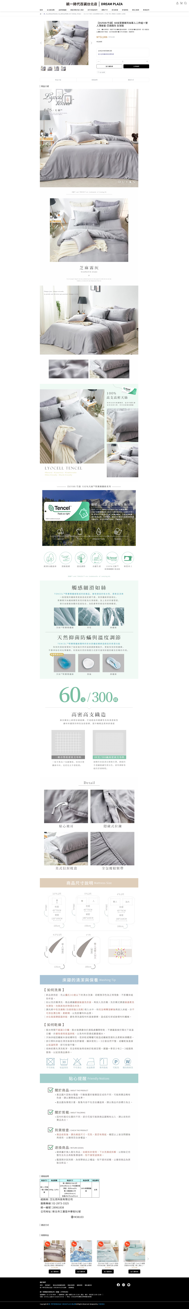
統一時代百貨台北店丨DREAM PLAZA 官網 (53, 1287)
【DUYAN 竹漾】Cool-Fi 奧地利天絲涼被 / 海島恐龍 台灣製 (81, 1264)
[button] (91, 43)
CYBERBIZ (101, 1304)
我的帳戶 (47, 1285)
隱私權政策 (88, 1285)
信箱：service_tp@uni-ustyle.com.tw (52, 1297)
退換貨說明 (71, 1285)
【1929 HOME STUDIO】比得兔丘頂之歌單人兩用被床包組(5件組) (54, 1264)
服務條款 (79, 1285)
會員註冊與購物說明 (59, 1285)
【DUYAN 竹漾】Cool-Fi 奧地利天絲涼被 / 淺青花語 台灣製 (107, 1264)
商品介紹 (58, 80)
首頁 (41, 10)
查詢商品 (71, 1287)
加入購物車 (109, 66)
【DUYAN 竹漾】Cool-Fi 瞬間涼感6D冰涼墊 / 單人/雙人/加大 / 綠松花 (134, 1264)
